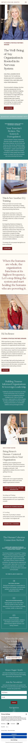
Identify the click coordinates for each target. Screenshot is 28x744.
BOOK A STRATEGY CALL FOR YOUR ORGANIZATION (14, 488)
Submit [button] (14, 702)
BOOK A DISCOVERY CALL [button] (14, 657)
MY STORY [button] (5, 370)
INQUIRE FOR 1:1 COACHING (11, 523)
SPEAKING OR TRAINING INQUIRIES (13, 506)
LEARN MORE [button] (8, 108)
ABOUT (14, 711)
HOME (14, 710)
